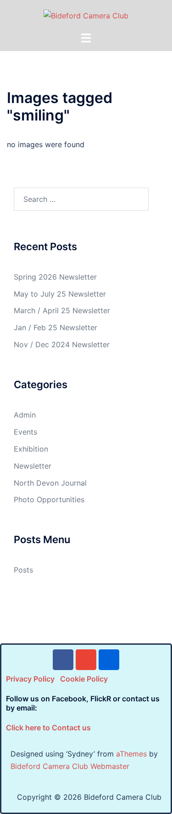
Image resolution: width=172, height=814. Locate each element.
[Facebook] (63, 659)
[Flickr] (109, 659)
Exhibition (31, 448)
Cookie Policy (84, 678)
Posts (23, 569)
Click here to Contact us (48, 727)
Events (25, 431)
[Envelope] (86, 659)
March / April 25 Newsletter (62, 310)
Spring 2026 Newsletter (55, 276)
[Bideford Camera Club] (86, 15)
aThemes (131, 753)
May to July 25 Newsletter (60, 293)
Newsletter (32, 465)
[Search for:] (81, 199)
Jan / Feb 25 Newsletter (55, 327)
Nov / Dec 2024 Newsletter (62, 344)
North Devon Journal (50, 482)
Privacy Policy (30, 678)
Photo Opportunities (49, 499)
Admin (25, 414)
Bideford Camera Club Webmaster (70, 766)
